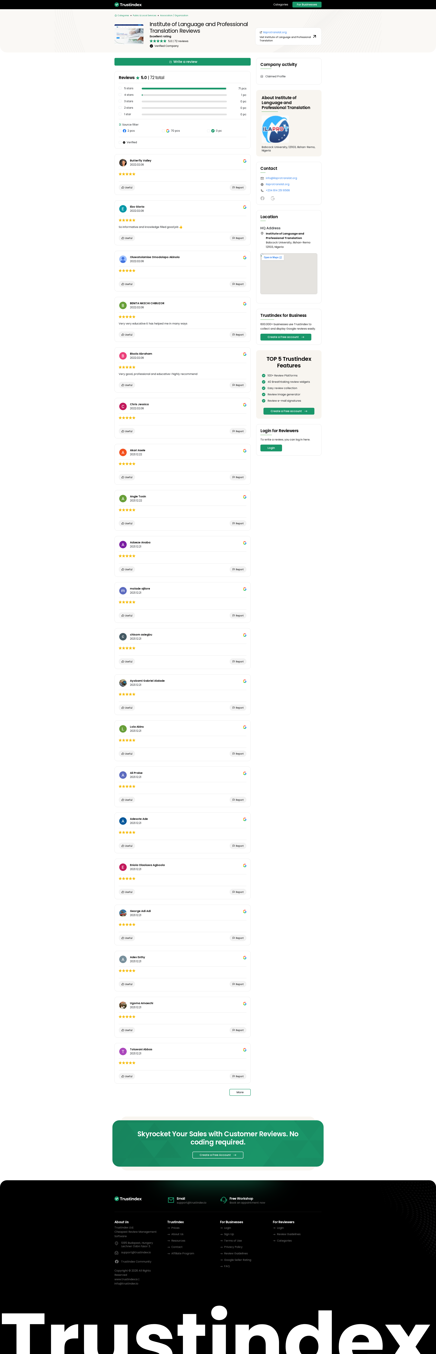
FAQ (227, 1266)
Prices (175, 1228)
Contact (177, 1247)
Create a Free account (283, 337)
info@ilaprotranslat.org (281, 178)
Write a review (185, 61)
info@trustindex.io (126, 1284)
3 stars (128, 101)
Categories (280, 4)
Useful (128, 187)
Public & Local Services (144, 15)
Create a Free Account (215, 1155)
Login (271, 448)
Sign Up (229, 1234)
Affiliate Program (182, 1253)
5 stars (128, 88)
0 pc (219, 131)
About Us (177, 1234)
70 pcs (175, 131)
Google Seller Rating (237, 1260)
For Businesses (307, 4)
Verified (132, 142)
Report (239, 187)
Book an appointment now (247, 1203)
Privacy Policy (233, 1247)
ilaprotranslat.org (277, 184)
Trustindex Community (136, 1262)
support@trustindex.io (191, 1203)
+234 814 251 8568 (278, 190)
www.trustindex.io (126, 1279)
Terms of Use (233, 1241)
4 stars (129, 95)
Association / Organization (174, 15)
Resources (178, 1241)
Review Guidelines (236, 1253)
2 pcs (131, 131)
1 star (127, 114)
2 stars (128, 108)
